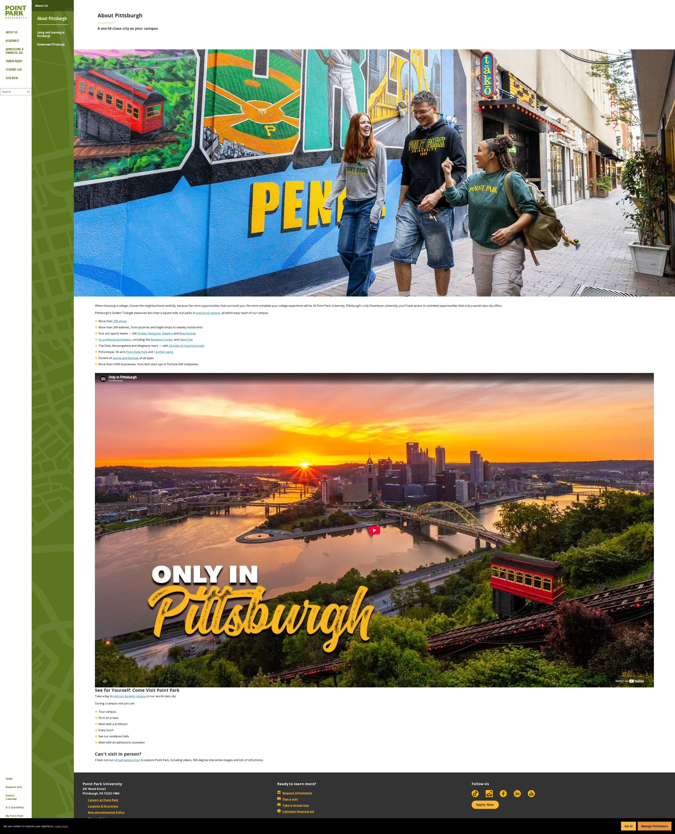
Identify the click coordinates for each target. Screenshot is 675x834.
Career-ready (14, 61)
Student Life (14, 69)
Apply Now (485, 805)
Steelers (167, 333)
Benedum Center (162, 340)
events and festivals (126, 358)
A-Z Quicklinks (15, 807)
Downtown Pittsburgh (51, 44)
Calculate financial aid (298, 811)
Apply (9, 778)
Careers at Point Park (103, 800)
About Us (12, 32)
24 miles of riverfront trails (186, 346)
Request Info (14, 787)
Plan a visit (290, 799)
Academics (12, 41)
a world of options (208, 313)
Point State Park (136, 352)
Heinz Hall (186, 340)
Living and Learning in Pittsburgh (51, 34)
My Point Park (14, 815)
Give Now (12, 78)
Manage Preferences (654, 826)
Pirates (142, 333)
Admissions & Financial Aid (15, 51)
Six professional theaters (114, 340)
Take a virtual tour (295, 805)
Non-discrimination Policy (106, 812)
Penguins (154, 333)
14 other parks (163, 352)
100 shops (120, 321)
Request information (297, 793)
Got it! (628, 826)
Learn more (61, 826)
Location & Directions (103, 806)
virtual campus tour (127, 760)
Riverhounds (187, 333)
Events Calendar (11, 797)
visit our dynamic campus (129, 696)
